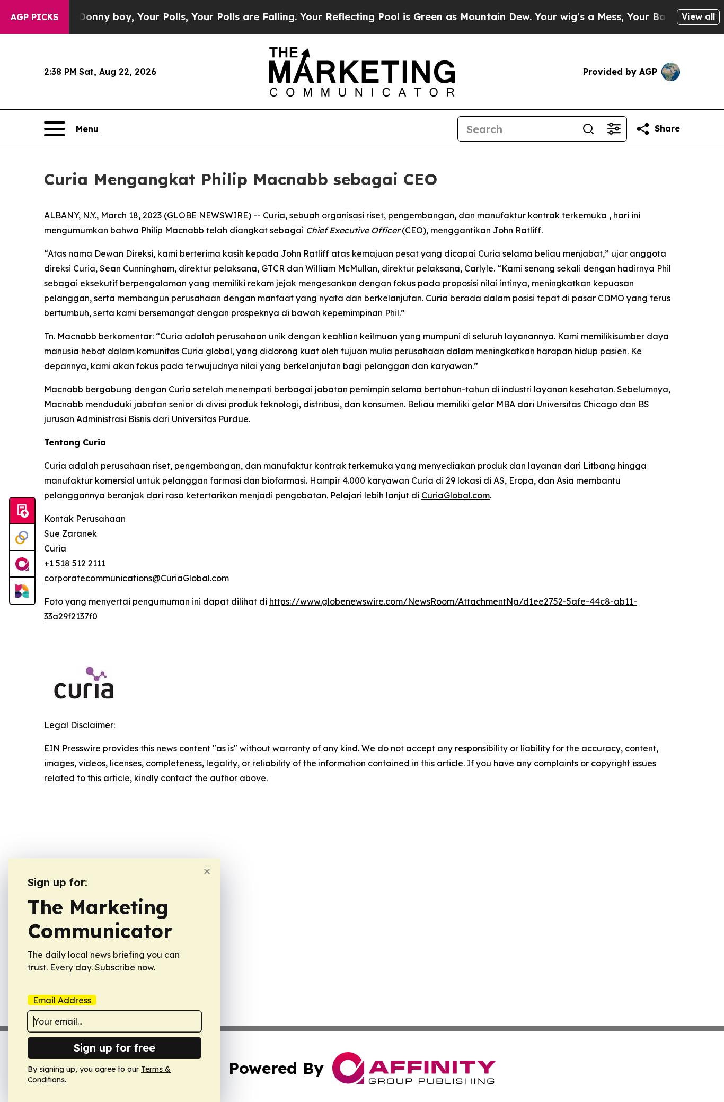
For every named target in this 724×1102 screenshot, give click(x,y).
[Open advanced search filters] (613, 129)
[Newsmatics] (22, 591)
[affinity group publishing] (22, 564)
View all (698, 16)
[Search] (588, 129)
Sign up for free (114, 1047)
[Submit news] (22, 511)
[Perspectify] (22, 537)
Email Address (62, 1000)
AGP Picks (34, 17)
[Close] (207, 872)
